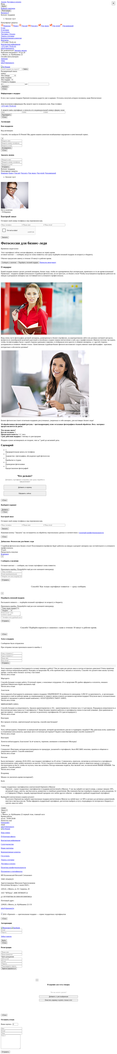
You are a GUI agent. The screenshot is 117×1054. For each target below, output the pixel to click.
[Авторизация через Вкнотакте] (6, 928)
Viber (3, 61)
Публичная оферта (8, 836)
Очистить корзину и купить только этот (58, 1000)
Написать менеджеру (48, 262)
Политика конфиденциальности (13, 867)
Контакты (5, 40)
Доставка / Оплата (8, 34)
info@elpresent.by (7, 48)
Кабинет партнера (8, 8)
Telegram (4, 59)
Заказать (5, 237)
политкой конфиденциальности (91, 533)
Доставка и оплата (14, 2)
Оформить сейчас (25, 493)
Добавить (5, 509)
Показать (5, 86)
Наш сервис (5, 833)
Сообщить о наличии (9, 262)
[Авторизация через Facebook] (15, 928)
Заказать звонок (20, 50)
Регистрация (6, 11)
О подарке (5, 30)
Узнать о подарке (7, 36)
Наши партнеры (7, 848)
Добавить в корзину (25, 487)
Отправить (5, 580)
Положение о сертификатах (12, 871)
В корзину (5, 554)
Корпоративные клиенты (11, 852)
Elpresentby (5, 823)
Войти (4, 6)
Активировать (6, 148)
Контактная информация (10, 44)
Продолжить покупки (9, 552)
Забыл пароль (6, 936)
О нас (3, 28)
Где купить (5, 32)
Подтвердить (6, 115)
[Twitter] (2, 912)
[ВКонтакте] (1, 65)
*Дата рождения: (7, 957)
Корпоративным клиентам (11, 38)
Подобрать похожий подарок (28, 262)
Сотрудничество (7, 844)
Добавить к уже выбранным (58, 996)
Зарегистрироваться (9, 968)
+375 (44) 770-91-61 (8, 46)
